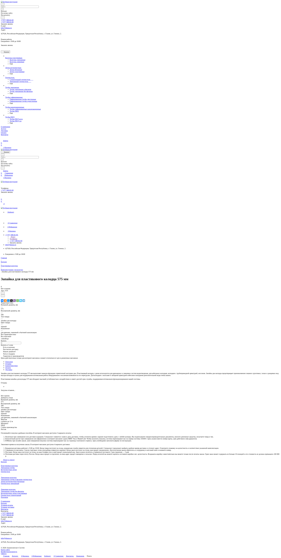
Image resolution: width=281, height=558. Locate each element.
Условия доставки (7, 507)
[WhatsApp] (17, 300)
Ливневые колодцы (8, 489)
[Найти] (3, 17)
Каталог (4, 462)
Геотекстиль (5, 472)
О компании (5, 501)
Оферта (3, 554)
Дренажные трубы (8, 468)
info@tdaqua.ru (6, 28)
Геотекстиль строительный (11, 495)
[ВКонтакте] (2, 300)
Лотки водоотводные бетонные (12, 481)
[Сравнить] (3, 295)
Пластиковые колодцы (9, 466)
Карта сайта (5, 550)
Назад (12, 237)
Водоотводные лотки (9, 470)
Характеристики (11, 366)
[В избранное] (3, 293)
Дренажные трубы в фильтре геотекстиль (16, 479)
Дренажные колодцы (9, 477)
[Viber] (14, 300)
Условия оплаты (7, 505)
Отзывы (8, 364)
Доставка (8, 370)
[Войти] (2, 197)
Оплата (8, 368)
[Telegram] (23, 300)
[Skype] (20, 300)
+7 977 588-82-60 (7, 20)
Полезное (4, 497)
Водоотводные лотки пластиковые (14, 493)
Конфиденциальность (9, 552)
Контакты (4, 509)
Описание (9, 362)
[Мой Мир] (8, 300)
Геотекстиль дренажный (10, 483)
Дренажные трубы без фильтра (12, 491)
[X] (11, 300)
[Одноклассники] (5, 300)
